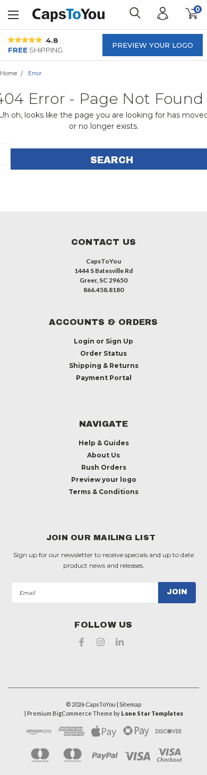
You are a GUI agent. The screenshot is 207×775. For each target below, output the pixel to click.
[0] (184, 13)
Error (34, 73)
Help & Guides (104, 443)
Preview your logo (152, 45)
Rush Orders (103, 467)
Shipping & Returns (104, 365)
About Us (103, 455)
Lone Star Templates (152, 713)
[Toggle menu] (14, 13)
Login (84, 341)
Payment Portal (104, 378)
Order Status (103, 353)
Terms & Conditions (103, 492)
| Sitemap (129, 704)
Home (8, 73)
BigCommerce (72, 713)
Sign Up (119, 341)
